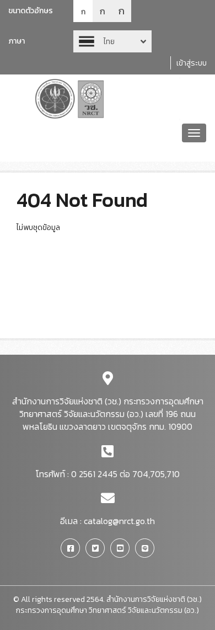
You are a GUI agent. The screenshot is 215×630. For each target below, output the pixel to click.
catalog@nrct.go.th (119, 520)
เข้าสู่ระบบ (191, 63)
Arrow (112, 41)
